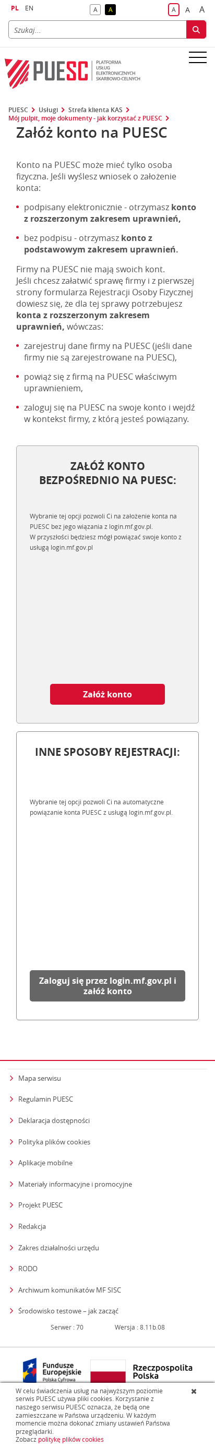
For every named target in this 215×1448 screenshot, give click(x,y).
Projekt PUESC (40, 1205)
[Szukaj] (196, 29)
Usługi (48, 110)
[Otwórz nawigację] (197, 56)
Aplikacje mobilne (45, 1162)
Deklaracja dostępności (54, 1120)
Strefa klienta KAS (95, 110)
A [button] (97, 10)
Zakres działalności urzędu (58, 1247)
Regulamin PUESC (45, 1099)
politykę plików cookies (71, 1439)
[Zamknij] (195, 1391)
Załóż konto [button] (107, 694)
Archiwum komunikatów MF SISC (69, 1290)
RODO (28, 1268)
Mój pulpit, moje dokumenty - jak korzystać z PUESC (85, 118)
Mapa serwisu (39, 1078)
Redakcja (32, 1226)
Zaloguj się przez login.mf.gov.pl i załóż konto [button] (107, 986)
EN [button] (29, 8)
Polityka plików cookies (54, 1142)
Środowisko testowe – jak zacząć (68, 1311)
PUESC (18, 110)
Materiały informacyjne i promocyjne (75, 1184)
